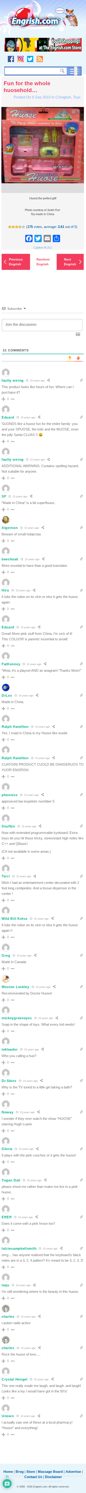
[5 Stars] (23, 227)
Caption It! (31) (42, 247)
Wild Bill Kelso (15, 918)
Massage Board (50, 1472)
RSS (40, 59)
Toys (76, 97)
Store (30, 1472)
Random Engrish (43, 262)
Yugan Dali (11, 1180)
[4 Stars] (20, 227)
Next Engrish (70, 262)
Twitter (30, 59)
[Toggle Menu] (76, 71)
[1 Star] (9, 227)
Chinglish (63, 97)
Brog (20, 1472)
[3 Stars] (16, 227)
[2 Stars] (13, 227)
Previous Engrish (16, 262)
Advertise (73, 1472)
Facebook (11, 59)
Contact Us (33, 1477)
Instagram (20, 59)
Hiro (5, 590)
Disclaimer (53, 1477)
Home (8, 1472)
